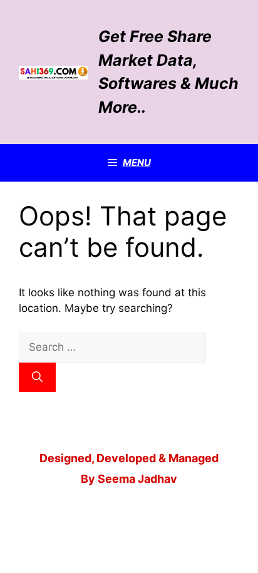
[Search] (37, 378)
